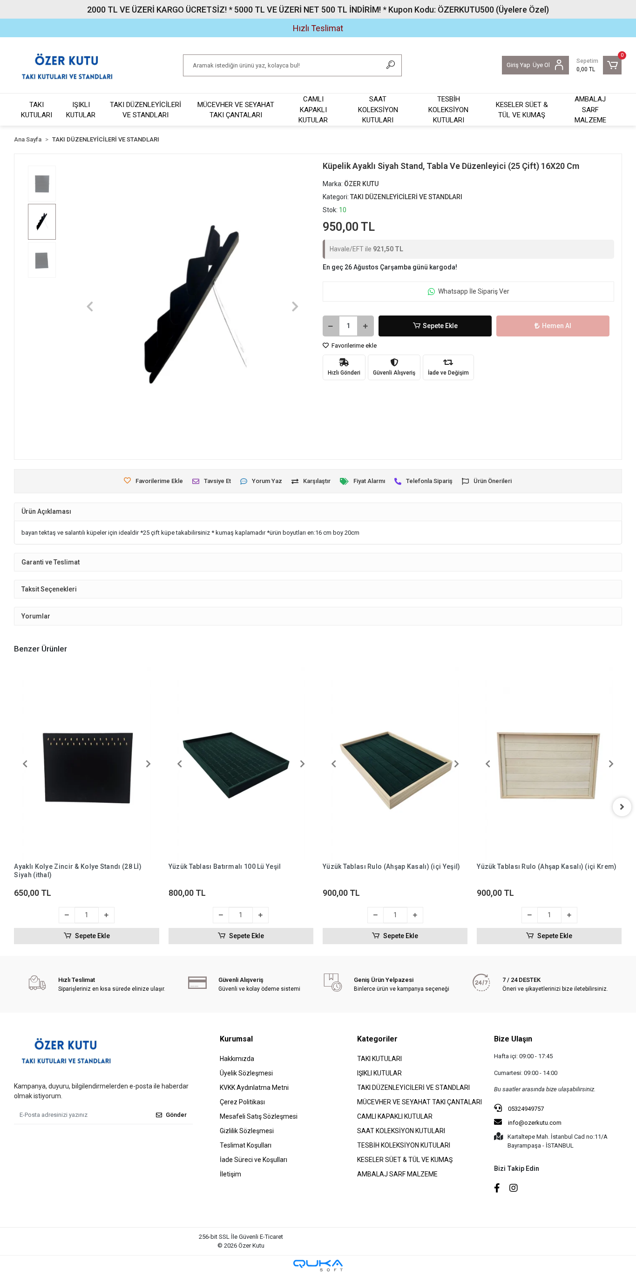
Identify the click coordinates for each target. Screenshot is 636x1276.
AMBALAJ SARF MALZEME (590, 109)
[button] (599, 65)
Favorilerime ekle (353, 345)
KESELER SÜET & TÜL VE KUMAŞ (522, 110)
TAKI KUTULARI (36, 110)
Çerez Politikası (242, 1102)
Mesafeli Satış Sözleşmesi (259, 1116)
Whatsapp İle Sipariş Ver (473, 291)
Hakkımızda (237, 1058)
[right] (622, 807)
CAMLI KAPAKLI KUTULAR (313, 109)
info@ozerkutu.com (535, 1122)
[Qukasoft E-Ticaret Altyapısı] (318, 1265)
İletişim (230, 1174)
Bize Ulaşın (513, 1038)
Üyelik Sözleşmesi (246, 1073)
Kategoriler (377, 1038)
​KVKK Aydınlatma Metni (254, 1087)
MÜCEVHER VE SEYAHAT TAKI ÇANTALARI (235, 110)
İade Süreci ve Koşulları (253, 1159)
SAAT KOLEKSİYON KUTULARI (378, 109)
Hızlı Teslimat (318, 28)
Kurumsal (236, 1038)
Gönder (176, 1114)
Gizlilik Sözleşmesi (247, 1131)
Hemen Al (556, 325)
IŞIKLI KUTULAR (80, 110)
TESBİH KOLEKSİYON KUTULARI (448, 109)
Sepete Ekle (440, 325)
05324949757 (525, 1108)
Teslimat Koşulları (245, 1145)
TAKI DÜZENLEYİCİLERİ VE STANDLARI (145, 110)
